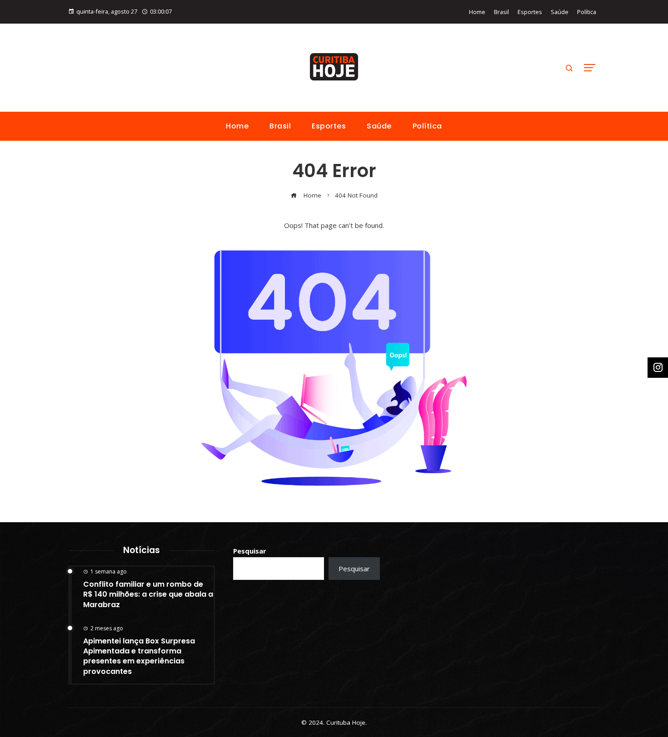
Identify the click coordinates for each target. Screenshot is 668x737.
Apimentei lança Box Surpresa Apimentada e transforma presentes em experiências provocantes (139, 656)
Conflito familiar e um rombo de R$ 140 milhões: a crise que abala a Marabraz (148, 594)
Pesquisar (249, 550)
